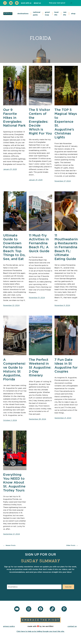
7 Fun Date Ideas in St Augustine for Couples (66, 365)
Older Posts (72, 545)
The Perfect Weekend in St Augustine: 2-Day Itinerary (40, 367)
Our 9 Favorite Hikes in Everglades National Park (14, 117)
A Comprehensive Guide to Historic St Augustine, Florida (14, 369)
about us (37, 3)
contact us (72, 626)
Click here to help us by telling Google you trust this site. (40, 631)
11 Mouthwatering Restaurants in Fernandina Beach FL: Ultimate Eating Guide (66, 247)
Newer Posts (9, 545)
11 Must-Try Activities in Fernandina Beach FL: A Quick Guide (39, 243)
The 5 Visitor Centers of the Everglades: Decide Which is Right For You (40, 121)
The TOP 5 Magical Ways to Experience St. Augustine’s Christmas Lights (66, 123)
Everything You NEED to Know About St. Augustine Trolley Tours (14, 482)
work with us (26, 3)
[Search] (71, 3)
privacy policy (9, 626)
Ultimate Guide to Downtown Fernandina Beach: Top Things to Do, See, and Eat (14, 247)
